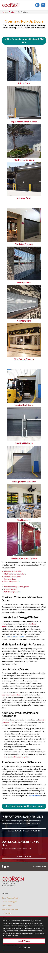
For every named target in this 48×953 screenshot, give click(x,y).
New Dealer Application (10, 909)
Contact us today (34, 796)
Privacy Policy (7, 913)
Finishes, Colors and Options (24, 558)
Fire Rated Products (24, 244)
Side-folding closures (12, 592)
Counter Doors (24, 321)
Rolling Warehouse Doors (24, 481)
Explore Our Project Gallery (24, 830)
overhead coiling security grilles (16, 757)
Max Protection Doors (24, 160)
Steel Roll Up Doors (24, 443)
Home (4, 12)
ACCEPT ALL (24, 941)
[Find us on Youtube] (5, 866)
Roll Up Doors (24, 83)
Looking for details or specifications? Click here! (24, 40)
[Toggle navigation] (43, 5)
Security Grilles (24, 282)
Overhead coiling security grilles (16, 586)
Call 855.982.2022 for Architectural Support (24, 806)
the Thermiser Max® (15, 637)
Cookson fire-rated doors (11, 695)
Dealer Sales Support (9, 902)
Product (12, 12)
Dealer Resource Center (10, 898)
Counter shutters (10, 589)
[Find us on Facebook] (2, 866)
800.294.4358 (11, 886)
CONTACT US (39, 866)
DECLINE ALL (24, 947)
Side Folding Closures (24, 359)
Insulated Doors (24, 198)
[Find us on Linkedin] (8, 866)
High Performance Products (24, 121)
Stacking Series (24, 520)
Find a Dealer (24, 856)
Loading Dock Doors (24, 405)
